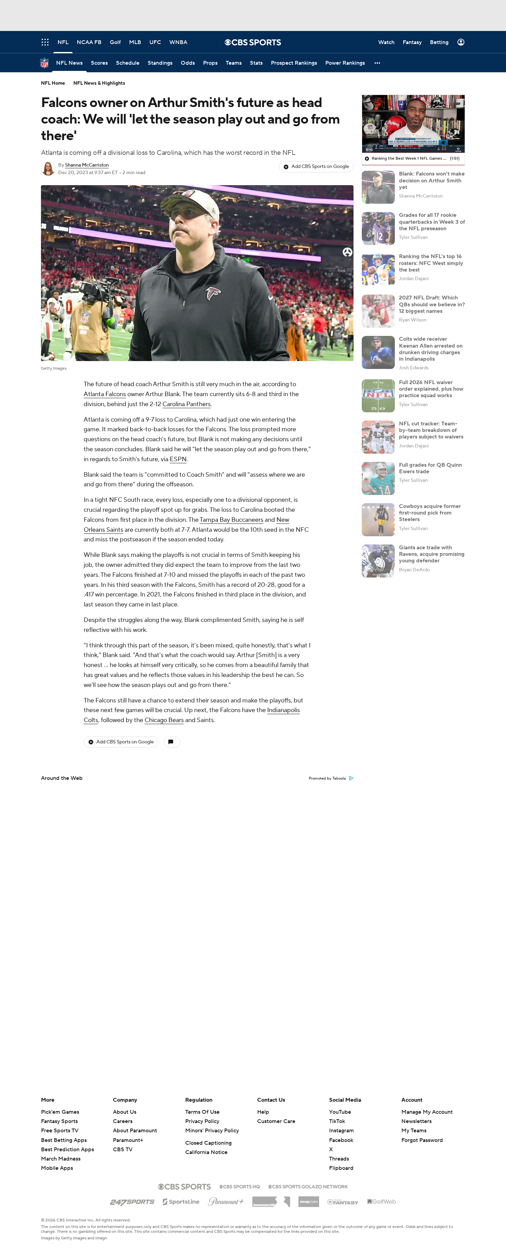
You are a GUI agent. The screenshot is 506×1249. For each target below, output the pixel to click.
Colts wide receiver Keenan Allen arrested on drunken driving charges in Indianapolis (431, 349)
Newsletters (416, 1121)
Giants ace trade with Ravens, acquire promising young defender (432, 554)
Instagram (341, 1130)
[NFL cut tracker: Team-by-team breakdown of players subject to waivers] (378, 437)
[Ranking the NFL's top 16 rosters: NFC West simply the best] (378, 269)
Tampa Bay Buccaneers (231, 520)
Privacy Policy (202, 1121)
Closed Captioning (208, 1143)
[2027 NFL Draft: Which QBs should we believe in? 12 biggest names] (378, 311)
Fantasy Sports (59, 1121)
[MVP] (308, 1199)
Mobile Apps (57, 1168)
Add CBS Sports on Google (320, 166)
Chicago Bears (164, 720)
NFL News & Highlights (99, 83)
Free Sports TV (59, 1130)
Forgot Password (422, 1140)
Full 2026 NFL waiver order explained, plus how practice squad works (431, 389)
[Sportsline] (181, 1200)
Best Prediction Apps (67, 1149)
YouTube (340, 1112)
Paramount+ (128, 1140)
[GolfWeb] (381, 1201)
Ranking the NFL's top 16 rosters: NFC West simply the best (431, 263)
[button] (377, 62)
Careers (123, 1121)
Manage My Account (427, 1112)
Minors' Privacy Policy (212, 1130)
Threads (339, 1158)
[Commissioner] (271, 1199)
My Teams (413, 1130)
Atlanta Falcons (105, 394)
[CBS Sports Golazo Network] (308, 1186)
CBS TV (123, 1149)
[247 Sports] (132, 1200)
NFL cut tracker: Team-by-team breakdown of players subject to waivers (431, 430)
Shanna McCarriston (87, 165)
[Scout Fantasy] (343, 1201)
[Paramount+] (226, 1200)
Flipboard (341, 1168)
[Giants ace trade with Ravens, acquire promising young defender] (378, 561)
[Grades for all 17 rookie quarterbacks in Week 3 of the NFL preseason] (378, 228)
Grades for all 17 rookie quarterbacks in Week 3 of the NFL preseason (432, 222)
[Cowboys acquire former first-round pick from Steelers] (378, 519)
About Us (124, 1112)
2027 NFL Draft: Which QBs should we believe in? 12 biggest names (432, 304)
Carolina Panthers (186, 404)
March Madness (61, 1158)
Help (263, 1112)
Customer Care (276, 1121)
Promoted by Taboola (327, 778)
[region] (413, 124)
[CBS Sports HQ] (239, 1186)
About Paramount (135, 1130)
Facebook (341, 1140)
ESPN (178, 459)
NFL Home (53, 83)
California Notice (206, 1152)
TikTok (337, 1121)
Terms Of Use (202, 1112)
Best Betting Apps (64, 1140)
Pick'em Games (60, 1112)
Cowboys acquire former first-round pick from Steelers (430, 513)
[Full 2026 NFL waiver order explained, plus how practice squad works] (378, 395)
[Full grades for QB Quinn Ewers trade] (378, 478)
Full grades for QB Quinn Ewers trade (430, 468)
